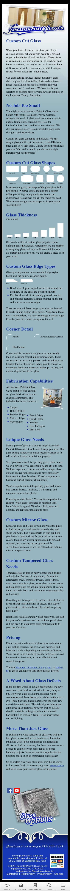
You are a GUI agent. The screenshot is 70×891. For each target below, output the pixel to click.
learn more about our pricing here (33, 667)
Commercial (35, 889)
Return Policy (28, 874)
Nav (63, 889)
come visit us (57, 765)
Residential (21, 889)
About (7, 889)
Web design (22, 871)
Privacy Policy (44, 874)
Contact (49, 889)
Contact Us (12, 874)
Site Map (58, 874)
